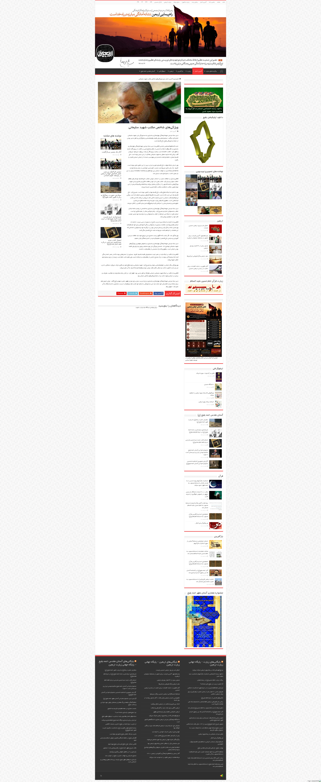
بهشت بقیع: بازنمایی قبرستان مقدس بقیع (210, 748)
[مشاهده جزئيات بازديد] (221, 776)
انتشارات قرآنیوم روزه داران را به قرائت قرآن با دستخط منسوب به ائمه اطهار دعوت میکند (197, 483)
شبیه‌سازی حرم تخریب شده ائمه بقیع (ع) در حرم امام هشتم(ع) (111, 219)
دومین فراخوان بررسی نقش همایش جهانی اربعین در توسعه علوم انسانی (111, 173)
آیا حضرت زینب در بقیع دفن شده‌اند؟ (211, 684)
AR (151, 2)
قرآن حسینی (158, 2)
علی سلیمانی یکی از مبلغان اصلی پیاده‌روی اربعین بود (163, 743)
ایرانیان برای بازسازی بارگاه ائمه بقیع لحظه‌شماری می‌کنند (119, 720)
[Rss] (101, 775)
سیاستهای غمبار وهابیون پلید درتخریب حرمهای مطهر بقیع (119, 716)
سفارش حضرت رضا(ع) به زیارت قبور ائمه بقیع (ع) (111, 196)
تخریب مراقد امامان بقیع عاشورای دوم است (123, 734)
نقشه (218, 2)
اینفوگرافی (162, 71)
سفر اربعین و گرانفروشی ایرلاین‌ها (197, 256)
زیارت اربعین (167, 2)
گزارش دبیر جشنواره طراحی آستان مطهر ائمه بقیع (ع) (119, 698)
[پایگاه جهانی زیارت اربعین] (160, 36)
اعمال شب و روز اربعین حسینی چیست (168, 670)
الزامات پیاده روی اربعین (206, 402)
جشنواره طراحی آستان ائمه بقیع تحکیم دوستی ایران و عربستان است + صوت (197, 452)
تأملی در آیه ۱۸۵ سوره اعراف (205, 373)
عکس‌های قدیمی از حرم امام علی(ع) (212, 698)
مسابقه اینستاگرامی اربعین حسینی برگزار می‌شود (165, 694)
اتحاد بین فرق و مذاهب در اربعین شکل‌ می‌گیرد (165, 704)
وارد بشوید (139, 307)
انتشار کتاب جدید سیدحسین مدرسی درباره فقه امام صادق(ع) (111, 242)
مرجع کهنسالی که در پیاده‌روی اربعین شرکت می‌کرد (207, 670)
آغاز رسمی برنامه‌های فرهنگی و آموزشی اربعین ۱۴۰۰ (163, 753)
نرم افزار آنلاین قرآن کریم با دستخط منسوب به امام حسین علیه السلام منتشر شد (197, 505)
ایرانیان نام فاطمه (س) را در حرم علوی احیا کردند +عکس (205, 688)
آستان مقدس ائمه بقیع (148, 71)
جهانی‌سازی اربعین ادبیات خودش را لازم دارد (166, 732)
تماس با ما (212, 2)
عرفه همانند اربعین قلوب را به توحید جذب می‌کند (164, 757)
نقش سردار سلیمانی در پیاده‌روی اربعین (210, 734)
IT (142, 2)
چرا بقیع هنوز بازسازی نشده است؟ (125, 712)
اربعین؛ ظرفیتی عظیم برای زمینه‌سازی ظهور (166, 712)
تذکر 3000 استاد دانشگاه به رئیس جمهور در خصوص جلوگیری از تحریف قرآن (197, 494)
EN (146, 2)
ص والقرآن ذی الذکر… (201, 523)
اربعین (171, 71)
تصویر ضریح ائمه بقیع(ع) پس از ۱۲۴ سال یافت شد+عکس (204, 724)
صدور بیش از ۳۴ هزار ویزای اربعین (168, 680)
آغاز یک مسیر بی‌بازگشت (111, 152)
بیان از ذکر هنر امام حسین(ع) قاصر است (167, 736)
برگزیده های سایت (211, 71)
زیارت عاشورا (185, 2)
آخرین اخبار (203, 2)
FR (138, 2)
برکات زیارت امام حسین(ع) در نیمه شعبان (204, 111)
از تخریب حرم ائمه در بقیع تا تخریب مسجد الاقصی (120, 724)
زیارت (189, 71)
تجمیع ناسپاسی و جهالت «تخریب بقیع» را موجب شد (120, 756)
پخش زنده (195, 2)
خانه (224, 2)
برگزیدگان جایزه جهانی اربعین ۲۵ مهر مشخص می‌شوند (163, 739)
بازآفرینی (180, 71)
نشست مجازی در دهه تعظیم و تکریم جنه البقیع (122, 708)
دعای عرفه (176, 2)
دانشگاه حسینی (209, 384)
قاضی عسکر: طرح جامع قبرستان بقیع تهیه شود (122, 744)
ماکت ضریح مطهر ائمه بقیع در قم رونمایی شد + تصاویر (119, 748)
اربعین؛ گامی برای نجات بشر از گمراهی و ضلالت (165, 708)
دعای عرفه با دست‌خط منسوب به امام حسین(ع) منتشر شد (205, 708)
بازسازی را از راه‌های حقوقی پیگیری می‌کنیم (123, 752)
